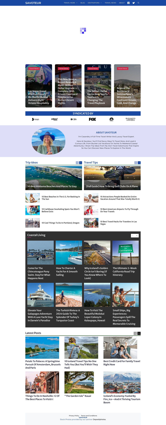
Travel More (69, 3)
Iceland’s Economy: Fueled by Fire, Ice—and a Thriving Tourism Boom (121, 399)
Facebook (128, 3)
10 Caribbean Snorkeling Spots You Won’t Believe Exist (60, 210)
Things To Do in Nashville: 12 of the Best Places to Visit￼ (42, 397)
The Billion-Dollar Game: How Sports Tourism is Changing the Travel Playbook (97, 97)
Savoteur (33, 3)
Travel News (110, 3)
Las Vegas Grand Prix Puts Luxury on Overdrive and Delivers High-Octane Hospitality (38, 97)
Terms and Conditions (89, 416)
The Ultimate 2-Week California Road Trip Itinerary (125, 271)
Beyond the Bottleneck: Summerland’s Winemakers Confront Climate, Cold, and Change (127, 96)
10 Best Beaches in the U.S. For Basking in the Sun (61, 197)
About (122, 3)
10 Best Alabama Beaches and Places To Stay (52, 186)
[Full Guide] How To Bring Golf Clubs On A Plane (112, 186)
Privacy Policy (74, 416)
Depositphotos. (99, 419)
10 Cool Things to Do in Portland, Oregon (60, 223)
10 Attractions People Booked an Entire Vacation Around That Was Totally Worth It (120, 197)
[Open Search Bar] (138, 3)
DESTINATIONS (93, 3)
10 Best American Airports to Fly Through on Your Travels (119, 210)
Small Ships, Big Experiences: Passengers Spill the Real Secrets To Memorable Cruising (124, 317)
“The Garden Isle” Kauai (77, 395)
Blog (83, 3)
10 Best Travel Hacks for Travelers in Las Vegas (118, 222)
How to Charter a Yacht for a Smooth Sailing (67, 271)
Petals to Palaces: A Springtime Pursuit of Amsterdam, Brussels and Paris (43, 364)
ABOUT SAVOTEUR (106, 132)
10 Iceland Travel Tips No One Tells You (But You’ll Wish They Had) (81, 364)
